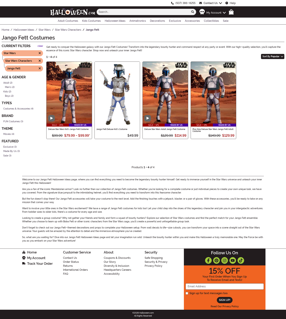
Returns (68, 265)
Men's (8, 87)
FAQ (65, 273)
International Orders (75, 269)
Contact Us (211, 3)
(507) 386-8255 (185, 3)
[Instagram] (224, 260)
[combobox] (143, 12)
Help (233, 3)
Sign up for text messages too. (209, 293)
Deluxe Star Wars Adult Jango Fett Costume (164, 129)
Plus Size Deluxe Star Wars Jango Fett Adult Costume (212, 130)
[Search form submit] (192, 12)
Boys (7, 96)
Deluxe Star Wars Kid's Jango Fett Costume (68, 129)
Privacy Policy (153, 265)
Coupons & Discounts (117, 257)
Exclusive (8, 146)
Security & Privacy (156, 261)
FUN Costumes (11, 121)
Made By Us (10, 151)
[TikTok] (241, 260)
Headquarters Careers (117, 269)
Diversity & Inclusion (116, 265)
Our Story (110, 261)
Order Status (71, 261)
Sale (5, 155)
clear (40, 46)
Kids (5, 91)
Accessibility (112, 273)
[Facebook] (208, 260)
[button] (212, 12)
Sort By (270, 56)
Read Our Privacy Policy (225, 306)
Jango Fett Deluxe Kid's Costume (111, 129)
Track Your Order (40, 264)
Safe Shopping (154, 257)
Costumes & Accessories (16, 108)
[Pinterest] (216, 260)
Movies (7, 134)
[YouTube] (232, 260)
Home (32, 252)
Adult (6, 82)
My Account (36, 258)
